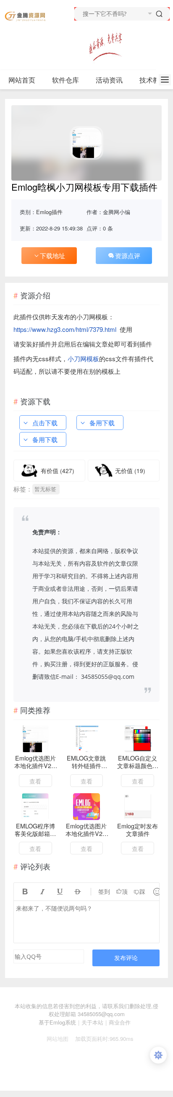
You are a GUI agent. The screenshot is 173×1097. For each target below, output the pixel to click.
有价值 (57, 470)
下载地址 (52, 255)
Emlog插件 (49, 212)
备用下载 (102, 422)
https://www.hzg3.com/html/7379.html (64, 329)
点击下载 (45, 422)
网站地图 (54, 1039)
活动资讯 (109, 80)
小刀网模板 (83, 358)
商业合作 (120, 1022)
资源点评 (127, 255)
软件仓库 (65, 80)
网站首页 (21, 80)
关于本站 (92, 1022)
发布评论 (126, 958)
